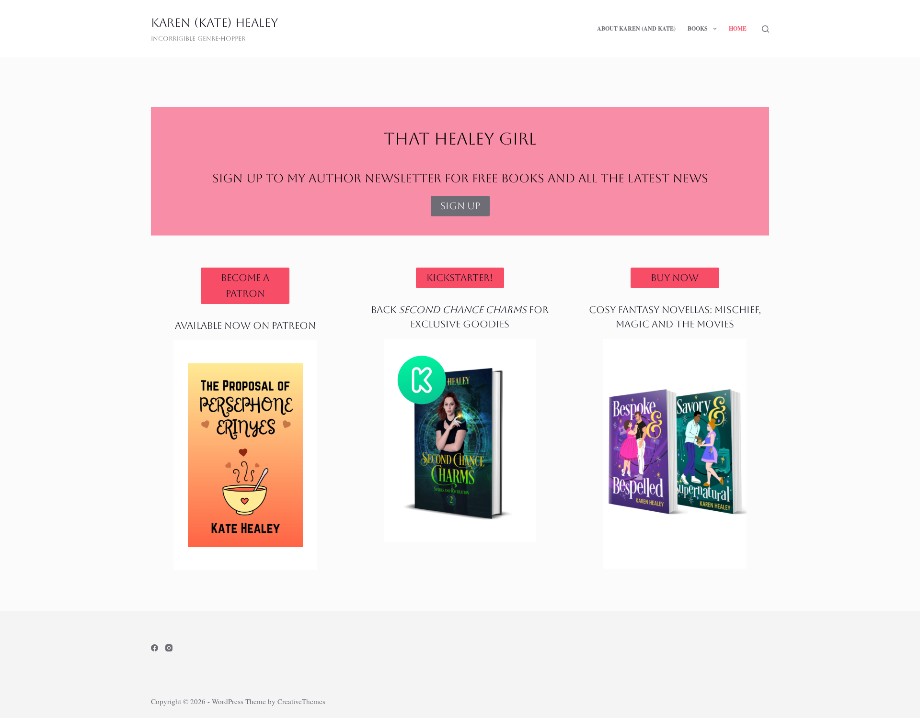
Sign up (460, 206)
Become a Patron (245, 285)
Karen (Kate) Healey (214, 23)
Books (698, 28)
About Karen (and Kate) (636, 28)
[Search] (765, 29)
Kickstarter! (459, 277)
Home (738, 28)
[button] (715, 28)
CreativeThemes (301, 701)
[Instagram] (168, 647)
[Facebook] (154, 647)
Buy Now (675, 277)
